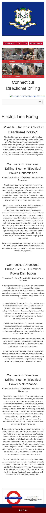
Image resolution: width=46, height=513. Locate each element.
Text (25, 43)
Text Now (23, 510)
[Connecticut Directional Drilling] (23, 498)
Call (19, 43)
